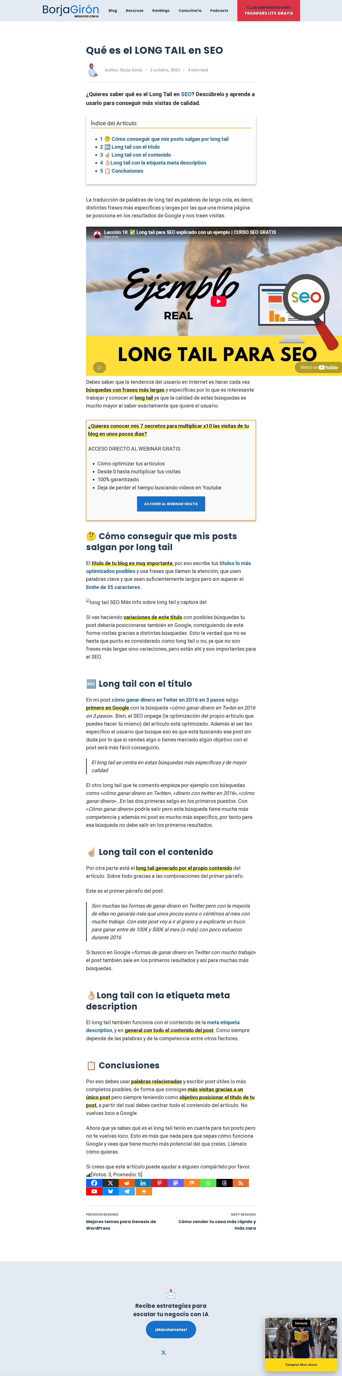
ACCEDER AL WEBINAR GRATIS (171, 503)
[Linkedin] (143, 1183)
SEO (186, 94)
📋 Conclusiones (121, 171)
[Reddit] (127, 1183)
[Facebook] (94, 1183)
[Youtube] (94, 1191)
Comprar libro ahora (301, 1364)
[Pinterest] (159, 1183)
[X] (110, 1183)
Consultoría (190, 10)
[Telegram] (127, 1191)
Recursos (135, 10)
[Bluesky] (110, 1191)
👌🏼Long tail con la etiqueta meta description (153, 163)
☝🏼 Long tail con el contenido (135, 155)
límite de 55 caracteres (113, 587)
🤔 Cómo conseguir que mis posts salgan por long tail (164, 139)
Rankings (161, 10)
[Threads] (224, 1183)
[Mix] (192, 1183)
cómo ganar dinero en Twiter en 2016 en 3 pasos (168, 700)
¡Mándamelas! (171, 1329)
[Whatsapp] (208, 1183)
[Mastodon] (176, 1183)
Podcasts (219, 10)
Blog (113, 10)
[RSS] (241, 1183)
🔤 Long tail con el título (130, 147)
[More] (144, 1191)
